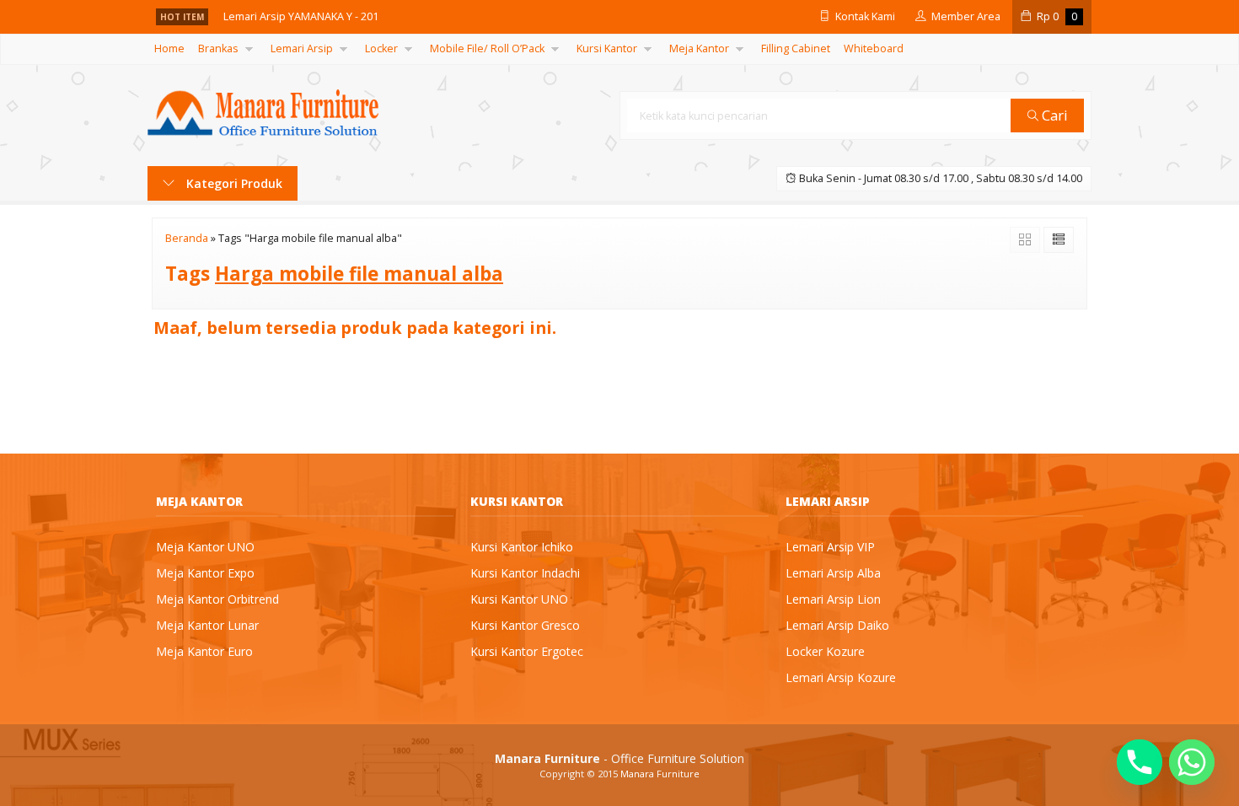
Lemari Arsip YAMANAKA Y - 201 (300, 16)
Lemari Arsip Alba (833, 573)
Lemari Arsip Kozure (841, 677)
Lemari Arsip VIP (830, 547)
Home (169, 48)
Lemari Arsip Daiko (837, 625)
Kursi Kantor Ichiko (521, 547)
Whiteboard (874, 48)
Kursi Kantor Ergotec (526, 651)
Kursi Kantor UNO (519, 599)
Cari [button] (1053, 115)
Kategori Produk (232, 183)
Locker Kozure (825, 651)
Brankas (218, 48)
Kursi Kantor (607, 48)
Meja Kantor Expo (205, 573)
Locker (381, 48)
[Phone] (1139, 762)
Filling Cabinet (795, 48)
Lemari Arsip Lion (833, 599)
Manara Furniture (660, 773)
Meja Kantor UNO (205, 547)
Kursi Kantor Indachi (525, 573)
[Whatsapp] (1192, 762)
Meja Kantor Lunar (207, 625)
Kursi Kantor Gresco (525, 625)
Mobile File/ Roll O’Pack (487, 48)
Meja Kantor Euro (204, 651)
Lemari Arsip (302, 48)
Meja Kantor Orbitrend (217, 599)
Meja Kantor (699, 48)
